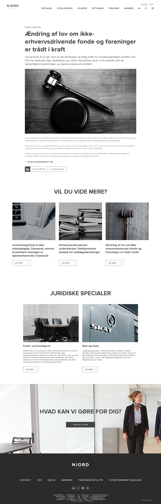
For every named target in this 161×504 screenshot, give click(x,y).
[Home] (12, 6)
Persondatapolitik (90, 480)
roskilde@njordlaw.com (96, 498)
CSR (39, 480)
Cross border (65, 8)
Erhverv (144, 4)
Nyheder (82, 8)
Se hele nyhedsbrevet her (40, 162)
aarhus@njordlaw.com (98, 499)
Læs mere (22, 263)
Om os (51, 480)
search (146, 8)
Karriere (129, 8)
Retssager (98, 8)
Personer (114, 8)
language (139, 8)
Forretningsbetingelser (125, 480)
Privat (151, 4)
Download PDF (57, 169)
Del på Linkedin (38, 169)
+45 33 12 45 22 (79, 501)
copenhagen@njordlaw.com (100, 495)
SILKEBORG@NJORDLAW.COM (98, 496)
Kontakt (25, 480)
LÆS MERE (89, 369)
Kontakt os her (80, 425)
